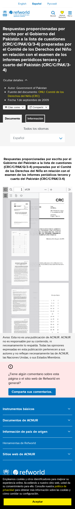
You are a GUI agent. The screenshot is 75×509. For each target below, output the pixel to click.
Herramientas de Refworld (19, 443)
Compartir (38, 107)
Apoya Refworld (62, 16)
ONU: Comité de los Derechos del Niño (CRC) (36, 94)
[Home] (16, 13)
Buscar (53, 15)
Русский (52, 3)
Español (37, 3)
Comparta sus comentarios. (32, 391)
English (22, 3)
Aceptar (37, 501)
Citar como (14, 107)
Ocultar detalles (13, 80)
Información (35, 118)
